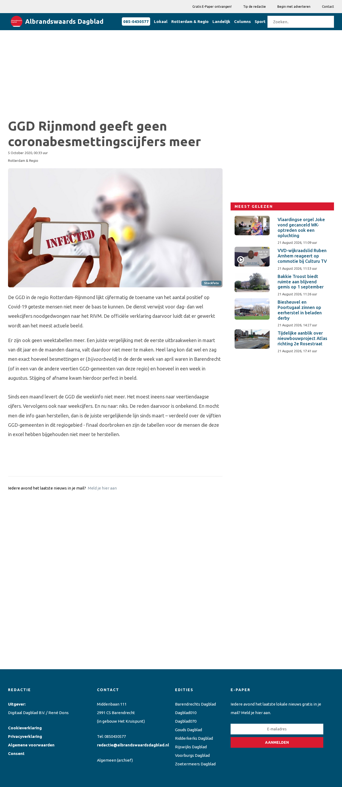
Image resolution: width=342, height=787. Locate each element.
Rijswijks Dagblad (191, 747)
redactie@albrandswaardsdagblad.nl (133, 745)
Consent (16, 753)
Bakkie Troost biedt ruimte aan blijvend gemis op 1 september (301, 281)
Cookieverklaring (25, 728)
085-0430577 (136, 21)
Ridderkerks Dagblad (194, 738)
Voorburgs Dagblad (192, 755)
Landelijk (221, 21)
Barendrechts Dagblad (195, 704)
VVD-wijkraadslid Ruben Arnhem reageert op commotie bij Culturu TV (302, 256)
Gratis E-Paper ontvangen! (212, 6)
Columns (242, 21)
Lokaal (161, 21)
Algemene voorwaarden (31, 745)
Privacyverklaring (25, 736)
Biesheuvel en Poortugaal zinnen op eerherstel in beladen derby (300, 310)
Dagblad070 (185, 721)
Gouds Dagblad (188, 729)
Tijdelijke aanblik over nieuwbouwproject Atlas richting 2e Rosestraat (302, 338)
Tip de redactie (254, 6)
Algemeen (106, 760)
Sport (260, 21)
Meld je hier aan (102, 488)
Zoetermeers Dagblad (195, 764)
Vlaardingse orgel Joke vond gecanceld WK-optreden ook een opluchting (301, 227)
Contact (328, 6)
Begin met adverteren (293, 6)
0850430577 (115, 736)
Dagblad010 (185, 712)
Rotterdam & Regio (190, 21)
